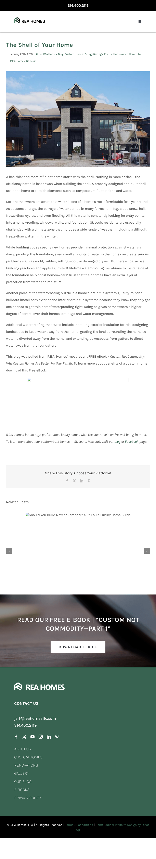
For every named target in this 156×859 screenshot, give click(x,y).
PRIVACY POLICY (27, 797)
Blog (60, 54)
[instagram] (41, 737)
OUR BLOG (22, 781)
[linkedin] (49, 737)
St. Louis (31, 61)
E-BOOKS (21, 789)
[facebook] (16, 737)
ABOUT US (22, 749)
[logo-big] (29, 14)
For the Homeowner (116, 54)
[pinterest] (57, 737)
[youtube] (32, 737)
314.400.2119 (78, 5)
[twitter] (24, 737)
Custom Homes (74, 54)
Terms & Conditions (79, 825)
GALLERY (21, 773)
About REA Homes (46, 54)
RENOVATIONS (26, 765)
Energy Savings (93, 54)
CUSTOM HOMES (28, 757)
